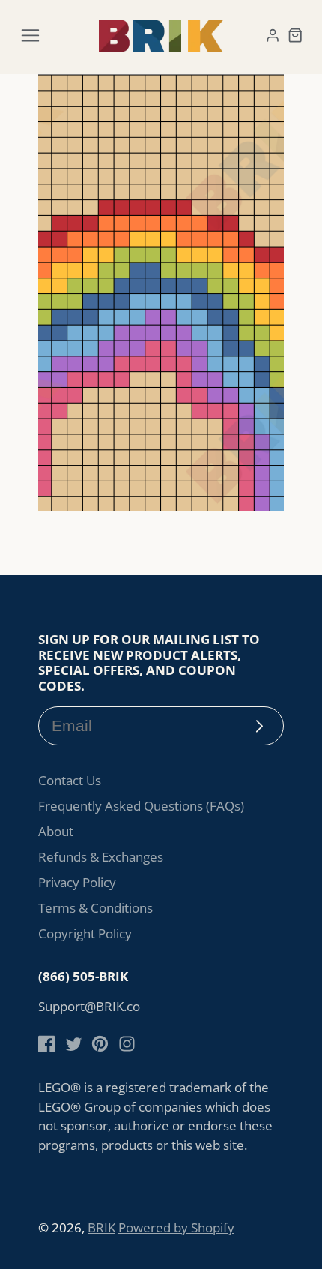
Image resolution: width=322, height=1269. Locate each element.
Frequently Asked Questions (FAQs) (141, 805)
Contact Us (69, 780)
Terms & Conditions (95, 907)
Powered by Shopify (176, 1227)
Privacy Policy (77, 882)
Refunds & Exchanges (100, 857)
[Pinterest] (100, 1043)
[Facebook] (46, 1043)
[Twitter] (73, 1043)
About (55, 831)
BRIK (101, 1227)
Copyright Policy (85, 933)
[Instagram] (127, 1043)
